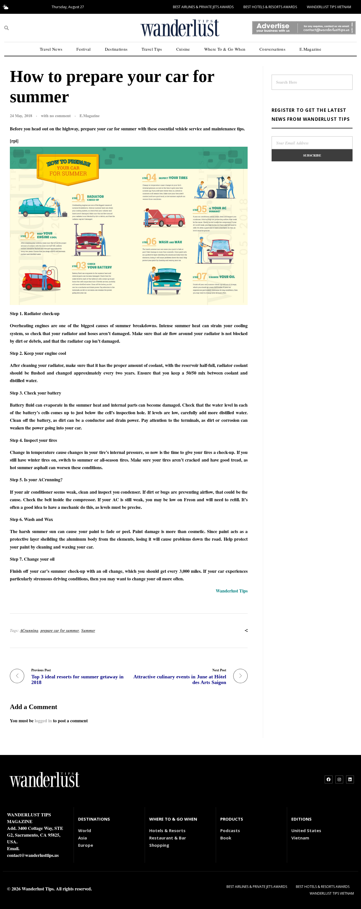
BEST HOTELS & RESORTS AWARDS (270, 7)
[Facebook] (329, 779)
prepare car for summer (60, 630)
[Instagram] (339, 779)
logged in (44, 720)
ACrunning (29, 630)
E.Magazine (90, 116)
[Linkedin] (350, 779)
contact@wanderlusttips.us (33, 855)
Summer (88, 630)
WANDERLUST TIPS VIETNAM (329, 7)
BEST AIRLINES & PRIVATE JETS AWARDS (203, 7)
